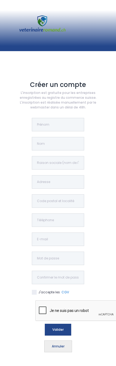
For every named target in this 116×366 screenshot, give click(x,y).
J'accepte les (53, 292)
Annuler (58, 346)
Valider (58, 329)
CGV (65, 292)
